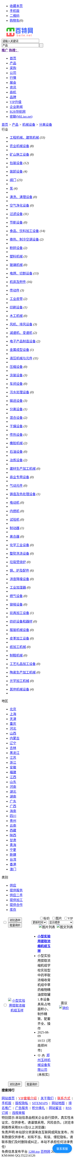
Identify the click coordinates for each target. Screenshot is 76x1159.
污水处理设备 (19, 392)
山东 (13, 782)
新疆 (13, 854)
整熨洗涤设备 (19, 553)
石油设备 (16, 451)
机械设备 (28, 124)
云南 (13, 825)
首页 (5, 124)
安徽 (13, 767)
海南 (13, 811)
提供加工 (16, 900)
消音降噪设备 (19, 579)
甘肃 (13, 840)
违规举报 (18, 1113)
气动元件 (16, 485)
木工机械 (16, 316)
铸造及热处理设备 (23, 494)
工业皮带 (16, 299)
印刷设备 (16, 307)
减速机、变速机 (21, 333)
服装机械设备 (19, 630)
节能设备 (16, 222)
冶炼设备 (16, 460)
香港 (13, 864)
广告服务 (21, 1108)
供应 (13, 885)
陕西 (13, 835)
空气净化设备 (19, 205)
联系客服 (62, 1148)
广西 (13, 806)
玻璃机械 (16, 265)
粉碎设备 (16, 248)
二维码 (14, 15)
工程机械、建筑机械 (24, 137)
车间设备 (16, 383)
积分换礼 (38, 1108)
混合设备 (16, 417)
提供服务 (16, 890)
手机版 (14, 11)
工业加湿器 (18, 587)
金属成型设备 (19, 350)
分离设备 (45, 124)
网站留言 (55, 1108)
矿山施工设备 (19, 154)
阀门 (13, 180)
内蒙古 (14, 738)
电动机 (14, 502)
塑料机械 (16, 256)
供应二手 (16, 895)
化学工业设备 (19, 545)
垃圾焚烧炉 (18, 562)
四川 (13, 816)
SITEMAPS (40, 1103)
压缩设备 (16, 366)
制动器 (14, 528)
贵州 (13, 820)
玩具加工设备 (19, 613)
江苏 (13, 757)
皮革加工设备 (19, 638)
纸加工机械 (18, 647)
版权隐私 (21, 1103)
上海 (13, 714)
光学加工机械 (19, 681)
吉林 (13, 748)
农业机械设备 (19, 146)
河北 (13, 728)
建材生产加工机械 (23, 468)
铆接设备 (16, 604)
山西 (13, 733)
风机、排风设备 (21, 324)
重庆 (13, 723)
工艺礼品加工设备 (23, 664)
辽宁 (13, 743)
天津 (13, 719)
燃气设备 (16, 596)
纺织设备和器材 (21, 621)
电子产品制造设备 (23, 341)
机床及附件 (18, 282)
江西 (13, 777)
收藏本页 (16, 6)
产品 (15, 124)
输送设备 (16, 400)
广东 (13, 801)
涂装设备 (16, 375)
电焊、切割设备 (21, 273)
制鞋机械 (16, 655)
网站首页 (8, 1098)
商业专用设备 (19, 477)
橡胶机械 (16, 443)
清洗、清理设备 (21, 197)
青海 (13, 845)
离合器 (14, 536)
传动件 (14, 290)
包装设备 (16, 163)
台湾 (13, 859)
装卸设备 (16, 171)
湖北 (13, 791)
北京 (13, 709)
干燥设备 (16, 426)
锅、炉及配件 (19, 570)
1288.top (34, 1151)
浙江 (13, 762)
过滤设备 (16, 214)
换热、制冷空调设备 (24, 239)
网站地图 (58, 1103)
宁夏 (13, 850)
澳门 (13, 869)
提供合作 (16, 905)
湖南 (13, 796)
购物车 (14, 20)
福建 (13, 772)
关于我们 (47, 1098)
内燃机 (14, 511)
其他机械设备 (19, 689)
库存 (13, 909)
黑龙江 (14, 753)
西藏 (13, 830)
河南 (13, 786)
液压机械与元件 (21, 358)
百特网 (45, 1151)
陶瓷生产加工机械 (23, 672)
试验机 (14, 519)
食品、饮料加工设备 (24, 231)
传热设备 (16, 434)
